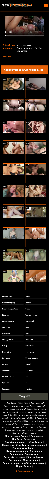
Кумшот (5, 383)
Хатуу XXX (24, 396)
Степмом (6, 333)
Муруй (28, 364)
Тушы (27, 309)
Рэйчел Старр (8, 377)
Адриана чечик (24, 48)
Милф (27, 296)
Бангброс (29, 370)
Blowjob (28, 389)
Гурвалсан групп (9, 321)
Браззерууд (7, 296)
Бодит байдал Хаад (10, 309)
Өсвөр (4, 346)
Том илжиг (29, 346)
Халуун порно (11, 406)
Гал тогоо (6, 358)
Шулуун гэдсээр (8, 302)
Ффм (27, 327)
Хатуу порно (24, 403)
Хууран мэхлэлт (32, 358)
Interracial (29, 321)
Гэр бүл (38, 48)
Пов (27, 333)
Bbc (26, 383)
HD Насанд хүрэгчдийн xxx (27, 415)
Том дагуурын (31, 315)
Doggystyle (6, 352)
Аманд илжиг (7, 340)
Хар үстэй (6, 327)
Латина (5, 364)
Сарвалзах (22, 50)
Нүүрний (29, 340)
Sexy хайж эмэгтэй (20, 418)
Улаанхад (6, 370)
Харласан (6, 389)
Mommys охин (24, 45)
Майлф (28, 302)
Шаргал (5, 315)
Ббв (26, 377)
